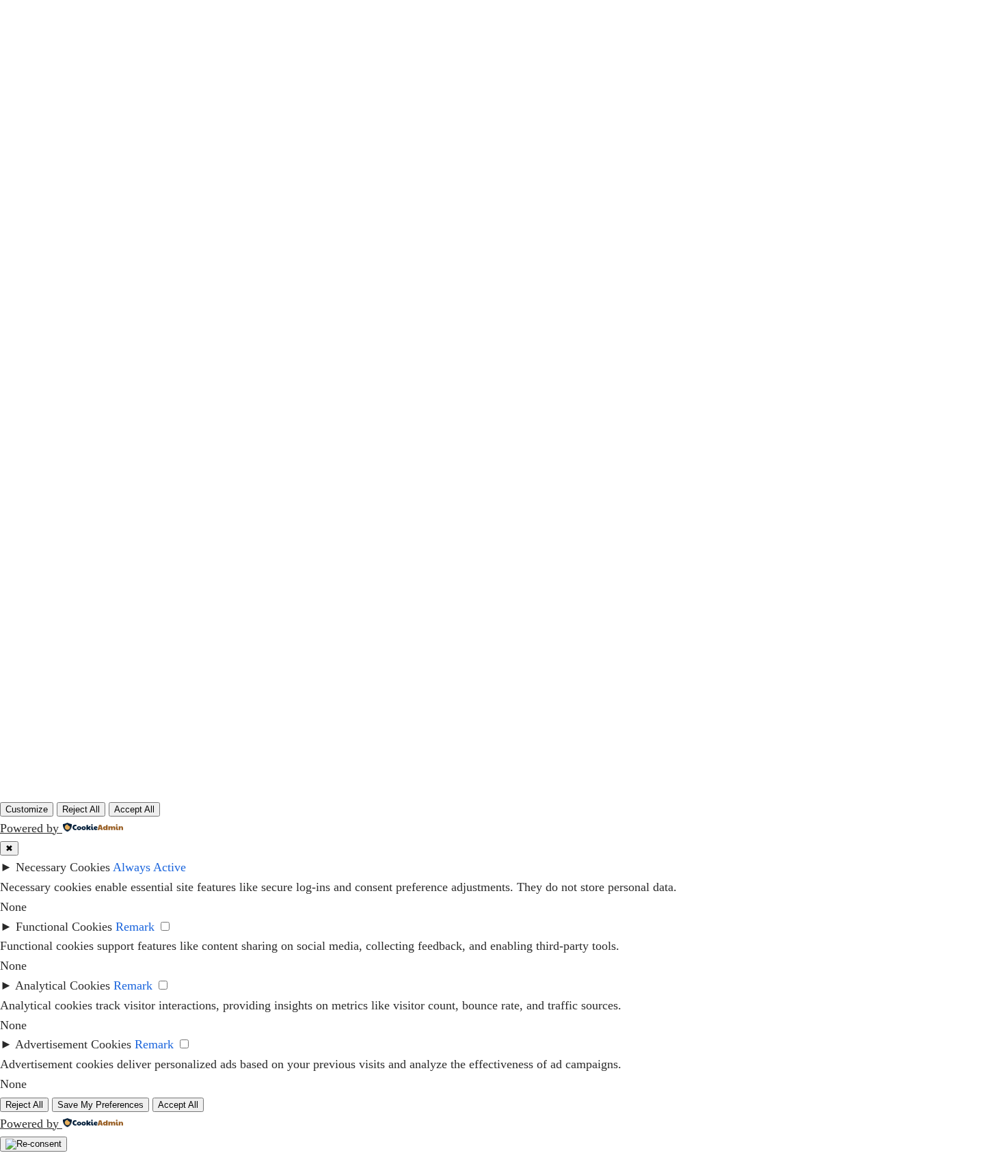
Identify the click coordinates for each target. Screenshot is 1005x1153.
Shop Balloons (894, 86)
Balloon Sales (176, 86)
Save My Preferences (100, 1105)
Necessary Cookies (63, 867)
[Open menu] (484, 86)
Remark (135, 926)
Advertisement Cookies (73, 1044)
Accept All (134, 809)
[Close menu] (534, 22)
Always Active (149, 867)
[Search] (706, 452)
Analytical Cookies (62, 985)
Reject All (81, 809)
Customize (26, 809)
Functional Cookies (64, 926)
